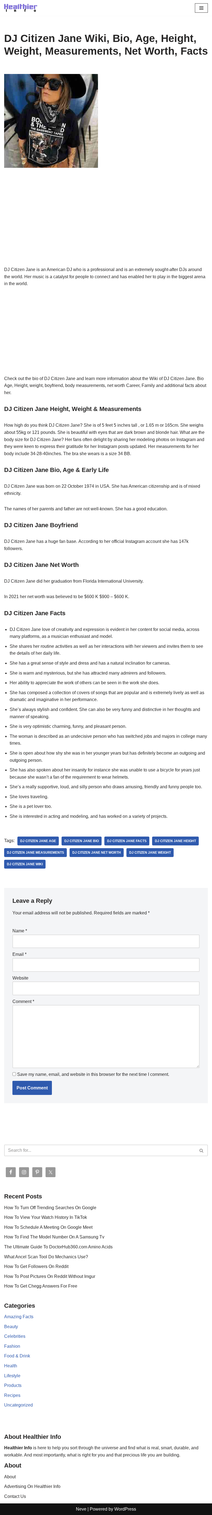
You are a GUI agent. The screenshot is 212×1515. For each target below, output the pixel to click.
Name (19, 930)
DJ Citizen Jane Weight (150, 853)
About (10, 1476)
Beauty (11, 1326)
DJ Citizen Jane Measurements (35, 853)
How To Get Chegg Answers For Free (40, 1286)
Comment (23, 1001)
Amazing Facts (18, 1316)
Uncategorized (18, 1405)
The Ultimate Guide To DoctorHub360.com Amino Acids (58, 1247)
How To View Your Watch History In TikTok (45, 1217)
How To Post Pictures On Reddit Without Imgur (49, 1276)
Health (10, 1365)
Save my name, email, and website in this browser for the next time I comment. (93, 1074)
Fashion (12, 1346)
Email (19, 954)
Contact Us (15, 1496)
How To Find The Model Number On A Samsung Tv (54, 1237)
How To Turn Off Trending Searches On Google (50, 1207)
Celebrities (14, 1336)
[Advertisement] (106, 225)
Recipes (12, 1395)
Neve (81, 1509)
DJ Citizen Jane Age (38, 841)
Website (20, 978)
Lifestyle (12, 1375)
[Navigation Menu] (201, 8)
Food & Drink (17, 1356)
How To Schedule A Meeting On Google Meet (48, 1227)
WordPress (125, 1509)
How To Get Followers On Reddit (36, 1266)
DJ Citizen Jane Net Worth (96, 853)
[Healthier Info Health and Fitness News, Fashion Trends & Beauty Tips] (20, 8)
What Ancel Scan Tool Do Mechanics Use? (46, 1256)
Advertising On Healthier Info (32, 1486)
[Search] (201, 1150)
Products (13, 1385)
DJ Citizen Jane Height (175, 841)
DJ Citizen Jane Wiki (25, 864)
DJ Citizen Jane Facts (127, 841)
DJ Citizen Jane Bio (81, 841)
